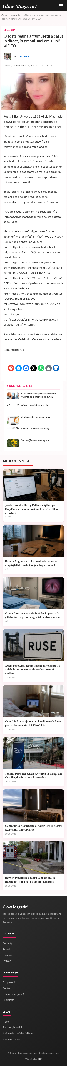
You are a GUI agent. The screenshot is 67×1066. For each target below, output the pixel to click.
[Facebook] (26, 368)
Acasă (4, 15)
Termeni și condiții (12, 1027)
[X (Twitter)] (33, 368)
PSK (39, 1059)
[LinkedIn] (56, 368)
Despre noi (9, 982)
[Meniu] (60, 5)
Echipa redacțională (13, 994)
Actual (6, 949)
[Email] (48, 368)
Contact (7, 988)
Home (6, 1022)
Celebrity (15, 15)
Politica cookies (11, 1039)
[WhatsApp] (41, 368)
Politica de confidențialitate (18, 1033)
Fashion (7, 961)
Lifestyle (7, 955)
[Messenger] (18, 368)
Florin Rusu (25, 57)
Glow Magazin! (15, 907)
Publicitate (8, 1000)
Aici (22, 349)
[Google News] (11, 368)
